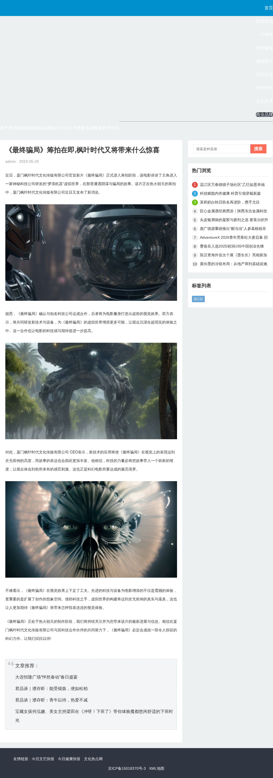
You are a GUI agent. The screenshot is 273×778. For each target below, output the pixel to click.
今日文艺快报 (43, 759)
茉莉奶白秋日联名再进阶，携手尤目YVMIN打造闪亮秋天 (230, 203)
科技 (24, 183)
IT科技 (267, 34)
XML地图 (156, 768)
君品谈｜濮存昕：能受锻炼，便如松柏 (51, 688)
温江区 (198, 299)
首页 (268, 8)
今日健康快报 (69, 759)
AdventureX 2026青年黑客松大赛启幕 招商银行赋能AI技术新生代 (234, 238)
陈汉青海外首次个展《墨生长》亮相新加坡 (233, 256)
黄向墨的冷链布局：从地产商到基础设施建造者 (233, 265)
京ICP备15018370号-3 (127, 768)
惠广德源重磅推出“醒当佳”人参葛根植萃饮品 (233, 229)
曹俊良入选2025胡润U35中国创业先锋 (232, 246)
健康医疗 (264, 61)
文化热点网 (93, 759)
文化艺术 (264, 101)
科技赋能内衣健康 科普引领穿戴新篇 (230, 193)
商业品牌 (264, 114)
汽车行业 (264, 74)
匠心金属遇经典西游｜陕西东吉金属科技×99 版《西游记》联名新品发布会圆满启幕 (233, 212)
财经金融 (264, 48)
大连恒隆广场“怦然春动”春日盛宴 (46, 677)
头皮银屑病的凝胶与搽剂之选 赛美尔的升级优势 (234, 221)
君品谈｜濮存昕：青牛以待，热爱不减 (51, 700)
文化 (42, 175)
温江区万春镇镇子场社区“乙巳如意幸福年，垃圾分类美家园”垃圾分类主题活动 (232, 185)
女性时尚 (264, 88)
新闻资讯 (264, 21)
